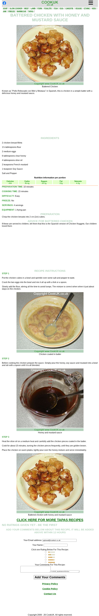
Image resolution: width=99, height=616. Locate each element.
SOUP (5, 8)
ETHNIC (87, 8)
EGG (61, 8)
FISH (56, 8)
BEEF (26, 8)
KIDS (94, 8)
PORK (39, 8)
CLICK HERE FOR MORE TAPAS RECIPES (50, 520)
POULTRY (48, 8)
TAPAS (31, 11)
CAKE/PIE (69, 8)
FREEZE (11, 11)
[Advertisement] (50, 114)
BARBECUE (21, 11)
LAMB (33, 8)
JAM (4, 11)
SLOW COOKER (16, 8)
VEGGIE (78, 8)
